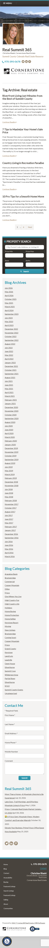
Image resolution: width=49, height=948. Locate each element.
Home (6, 864)
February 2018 (11, 500)
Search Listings (9, 891)
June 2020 (9, 430)
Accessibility (8, 878)
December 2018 (11, 482)
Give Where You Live (13, 596)
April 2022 (9, 359)
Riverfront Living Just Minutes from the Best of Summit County (22, 97)
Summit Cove (10, 671)
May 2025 (9, 303)
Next (30, 227)
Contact (6, 873)
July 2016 (9, 541)
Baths (28, 260)
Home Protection (12, 615)
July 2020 (9, 426)
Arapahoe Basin (11, 574)
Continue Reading (9, 122)
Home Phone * (11, 742)
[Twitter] (23, 61)
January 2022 (10, 362)
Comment (9, 761)
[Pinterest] (29, 61)
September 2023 (11, 314)
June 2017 (9, 519)
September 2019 (11, 459)
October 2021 (10, 370)
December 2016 (11, 534)
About (6, 904)
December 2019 (11, 448)
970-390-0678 (12, 61)
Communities (8, 908)
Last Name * (10, 724)
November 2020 (11, 411)
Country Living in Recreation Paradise (23, 162)
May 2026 (9, 292)
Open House (10, 663)
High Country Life (12, 604)
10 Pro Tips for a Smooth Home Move (23, 196)
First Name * (10, 715)
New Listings (10, 630)
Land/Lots (9, 656)
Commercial (10, 581)
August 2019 (10, 463)
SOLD (7, 686)
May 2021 (9, 388)
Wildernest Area (11, 675)
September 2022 (11, 340)
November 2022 (11, 333)
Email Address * (11, 733)
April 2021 (9, 392)
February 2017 (11, 526)
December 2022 (11, 329)
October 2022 (10, 336)
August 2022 (10, 344)
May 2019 (9, 471)
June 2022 (9, 351)
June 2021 (9, 385)
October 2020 (10, 415)
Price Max (30, 251)
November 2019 (11, 452)
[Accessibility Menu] (7, 941)
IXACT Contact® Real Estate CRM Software (28, 923)
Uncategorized (11, 693)
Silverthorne (10, 667)
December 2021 (11, 366)
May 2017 (9, 523)
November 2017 (11, 504)
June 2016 (9, 545)
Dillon (7, 589)
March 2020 (10, 437)
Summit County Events (14, 690)
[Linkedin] (26, 61)
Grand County (10, 649)
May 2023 (9, 321)
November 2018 (11, 485)
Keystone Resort (11, 622)
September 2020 (11, 418)
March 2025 (10, 306)
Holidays (8, 608)
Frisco (7, 593)
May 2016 (9, 549)
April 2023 (9, 325)
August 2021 (10, 377)
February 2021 (11, 400)
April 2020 (9, 433)
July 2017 (9, 515)
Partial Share (10, 678)
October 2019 (10, 456)
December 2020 (11, 407)
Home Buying (10, 611)
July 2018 (9, 489)
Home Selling (10, 619)
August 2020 (10, 422)
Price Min (9, 251)
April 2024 (9, 310)
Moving (8, 626)
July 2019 (9, 467)
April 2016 (9, 553)
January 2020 (10, 444)
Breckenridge (10, 578)
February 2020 (11, 441)
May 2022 (9, 355)
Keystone (8, 652)
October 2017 (10, 508)
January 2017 (10, 530)
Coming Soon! (10, 637)
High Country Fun (12, 600)
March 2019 (10, 474)
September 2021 (11, 374)
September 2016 (11, 538)
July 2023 (9, 318)
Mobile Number (11, 751)
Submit (24, 778)
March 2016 (10, 556)
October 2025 (10, 299)
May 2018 (9, 497)
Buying (6, 882)
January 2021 (10, 403)
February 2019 (11, 478)
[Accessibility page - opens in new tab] (35, 932)
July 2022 (9, 348)
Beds (7, 260)
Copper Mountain (12, 585)
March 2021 (10, 396)
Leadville (8, 660)
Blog (5, 869)
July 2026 (9, 288)
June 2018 (9, 493)
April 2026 (9, 295)
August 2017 (10, 512)
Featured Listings (9, 886)
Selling (6, 900)
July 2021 (9, 381)
